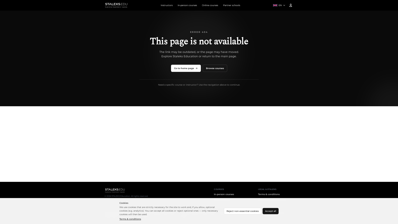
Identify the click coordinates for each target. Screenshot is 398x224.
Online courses (210, 5)
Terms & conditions (269, 194)
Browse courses (215, 68)
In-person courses (187, 5)
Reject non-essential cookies (243, 211)
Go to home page (184, 68)
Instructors (167, 5)
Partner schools (231, 5)
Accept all (270, 211)
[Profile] (291, 5)
